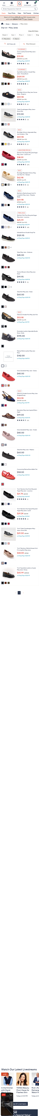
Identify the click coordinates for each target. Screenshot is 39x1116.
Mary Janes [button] (7, 38)
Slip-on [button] (17, 38)
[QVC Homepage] (2, 24)
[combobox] (17, 9)
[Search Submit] (35, 9)
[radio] (3, 63)
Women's (15, 24)
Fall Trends (27, 13)
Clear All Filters (33, 31)
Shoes (8, 24)
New (19, 13)
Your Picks (11, 13)
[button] (4, 4)
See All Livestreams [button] (19, 1104)
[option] (19, 18)
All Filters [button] (11, 44)
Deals (4, 13)
